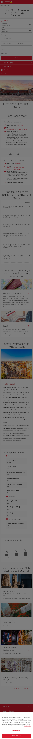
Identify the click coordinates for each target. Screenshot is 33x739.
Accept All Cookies (16, 735)
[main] (16, 725)
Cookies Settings (16, 730)
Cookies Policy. (27, 726)
